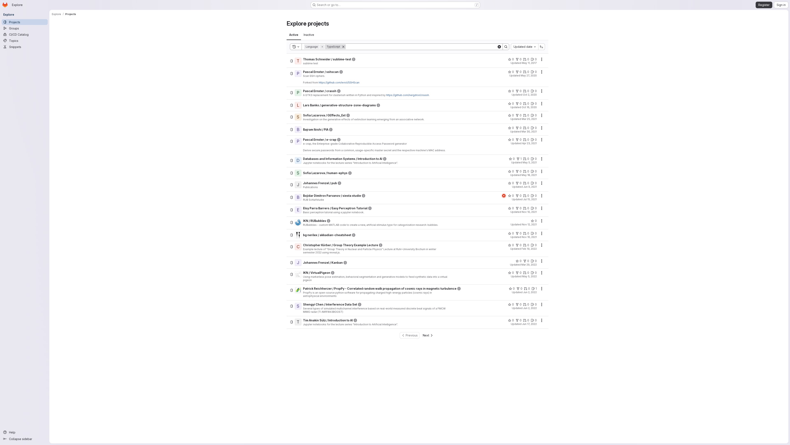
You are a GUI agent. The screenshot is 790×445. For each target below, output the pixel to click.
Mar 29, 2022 (529, 264)
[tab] (294, 35)
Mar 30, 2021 (529, 131)
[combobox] (524, 46)
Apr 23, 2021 (529, 143)
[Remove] (343, 46)
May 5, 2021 (530, 162)
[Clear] (499, 46)
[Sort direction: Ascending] (541, 46)
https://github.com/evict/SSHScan (339, 82)
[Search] (506, 46)
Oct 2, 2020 (530, 94)
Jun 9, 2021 (530, 186)
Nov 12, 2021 (529, 224)
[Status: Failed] (503, 195)
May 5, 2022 (529, 276)
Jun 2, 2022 (530, 292)
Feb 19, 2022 (529, 248)
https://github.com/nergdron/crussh (407, 95)
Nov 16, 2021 (529, 237)
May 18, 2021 (529, 175)
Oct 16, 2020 (529, 107)
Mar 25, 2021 (529, 119)
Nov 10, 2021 (529, 211)
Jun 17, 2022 (529, 324)
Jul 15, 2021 (530, 199)
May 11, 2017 (529, 62)
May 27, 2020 (529, 75)
